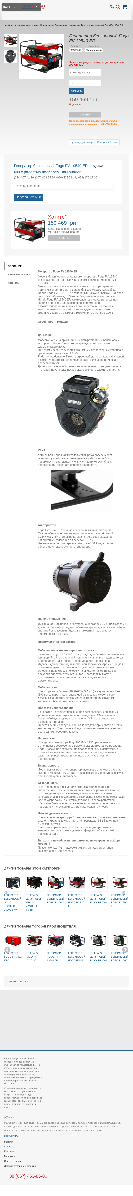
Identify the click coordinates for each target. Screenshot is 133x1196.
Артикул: (76, 46)
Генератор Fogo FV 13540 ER (54, 957)
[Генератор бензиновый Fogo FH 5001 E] (77, 883)
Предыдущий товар (81, 142)
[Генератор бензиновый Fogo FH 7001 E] (120, 883)
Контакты (9, 1151)
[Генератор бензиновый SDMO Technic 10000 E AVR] (13, 883)
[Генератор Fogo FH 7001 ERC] (13, 940)
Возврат (8, 1141)
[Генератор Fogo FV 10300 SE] (34, 940)
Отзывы (13, 283)
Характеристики (19, 274)
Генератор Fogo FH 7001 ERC (13, 957)
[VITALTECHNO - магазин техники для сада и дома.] (33, 6)
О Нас (7, 1146)
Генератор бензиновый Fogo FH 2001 (98, 957)
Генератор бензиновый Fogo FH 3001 (119, 957)
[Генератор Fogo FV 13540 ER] (56, 940)
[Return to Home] (5, 25)
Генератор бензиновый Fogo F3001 (76, 957)
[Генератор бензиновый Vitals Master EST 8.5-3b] (34, 883)
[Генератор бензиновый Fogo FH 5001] (56, 883)
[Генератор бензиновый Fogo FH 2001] (98, 940)
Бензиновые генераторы (67, 25)
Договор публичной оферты (20, 1165)
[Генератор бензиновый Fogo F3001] (77, 940)
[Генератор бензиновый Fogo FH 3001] (120, 940)
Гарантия (9, 1156)
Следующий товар (107, 142)
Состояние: (93, 46)
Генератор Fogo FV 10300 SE (32, 957)
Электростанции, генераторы (23, 25)
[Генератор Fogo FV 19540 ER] (10, 40)
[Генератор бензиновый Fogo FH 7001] (98, 883)
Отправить (76, 90)
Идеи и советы (12, 1161)
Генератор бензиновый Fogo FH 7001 (98, 899)
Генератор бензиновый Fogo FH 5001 (55, 899)
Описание (15, 266)
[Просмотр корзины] (125, 6)
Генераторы (46, 25)
